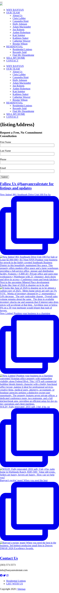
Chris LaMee (19, 18)
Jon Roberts (18, 29)
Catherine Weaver (21, 41)
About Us (17, 15)
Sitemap (21, 589)
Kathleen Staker (20, 38)
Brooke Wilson (20, 43)
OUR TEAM (13, 12)
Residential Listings (22, 49)
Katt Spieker (19, 35)
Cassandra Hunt (20, 21)
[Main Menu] (1, 2)
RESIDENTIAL (14, 46)
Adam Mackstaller (22, 26)
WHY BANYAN (15, 9)
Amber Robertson (21, 32)
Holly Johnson (20, 24)
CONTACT (12, 60)
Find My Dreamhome (23, 55)
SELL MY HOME (15, 58)
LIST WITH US (14, 583)
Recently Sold (20, 52)
